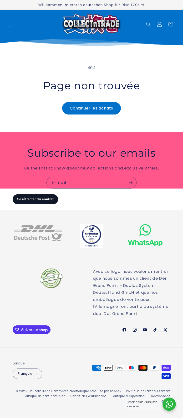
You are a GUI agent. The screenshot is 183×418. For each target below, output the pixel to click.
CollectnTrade (40, 391)
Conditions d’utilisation (88, 396)
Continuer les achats (91, 108)
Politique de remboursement (148, 391)
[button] (10, 24)
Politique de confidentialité (44, 396)
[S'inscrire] (130, 182)
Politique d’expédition (128, 396)
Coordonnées (160, 396)
